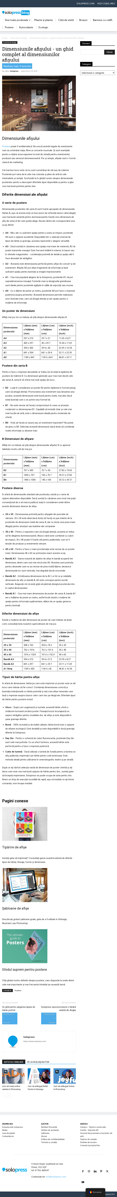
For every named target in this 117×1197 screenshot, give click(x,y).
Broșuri (83, 20)
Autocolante (26, 27)
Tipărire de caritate (88, 1139)
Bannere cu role (102, 20)
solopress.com (85, 3)
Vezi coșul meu (106, 3)
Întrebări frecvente (49, 1127)
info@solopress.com (56, 1176)
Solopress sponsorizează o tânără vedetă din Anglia (58, 1009)
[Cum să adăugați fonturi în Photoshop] (64, 1076)
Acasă (4, 38)
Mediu (4, 1130)
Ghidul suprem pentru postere (24, 969)
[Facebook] (83, 1167)
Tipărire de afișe (14, 847)
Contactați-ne (8, 1136)
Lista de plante (8, 1133)
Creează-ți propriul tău (90, 1145)
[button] (111, 20)
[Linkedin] (95, 1167)
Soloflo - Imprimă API (89, 1130)
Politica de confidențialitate (53, 1139)
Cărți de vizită (66, 20)
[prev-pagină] (4, 1095)
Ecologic (43, 27)
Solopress (14, 71)
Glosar (44, 1136)
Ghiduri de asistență (50, 1130)
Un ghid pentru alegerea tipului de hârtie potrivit (18, 1009)
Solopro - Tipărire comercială (93, 1127)
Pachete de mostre (88, 1142)
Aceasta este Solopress (12, 1127)
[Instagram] (89, 1167)
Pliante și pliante (43, 20)
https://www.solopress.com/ (34, 1041)
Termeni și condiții (49, 1142)
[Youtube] (83, 1178)
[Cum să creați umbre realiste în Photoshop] (13, 1076)
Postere (9, 27)
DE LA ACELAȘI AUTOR (38, 1062)
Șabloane (45, 1133)
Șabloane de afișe (15, 908)
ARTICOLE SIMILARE (13, 1062)
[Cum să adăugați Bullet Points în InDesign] (39, 1076)
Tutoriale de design (18, 38)
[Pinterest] (101, 1167)
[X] (107, 1167)
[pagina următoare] (9, 1095)
